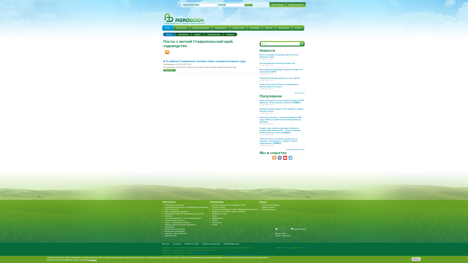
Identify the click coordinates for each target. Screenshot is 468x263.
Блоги (167, 28)
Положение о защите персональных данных (243, 255)
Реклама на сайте (192, 244)
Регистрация (277, 5)
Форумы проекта (268, 207)
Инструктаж (181, 28)
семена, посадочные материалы (177, 222)
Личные (230, 34)
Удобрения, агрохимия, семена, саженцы (228, 211)
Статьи (298, 28)
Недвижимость (218, 218)
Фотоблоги (183, 34)
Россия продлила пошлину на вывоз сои (277, 63)
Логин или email (191, 5)
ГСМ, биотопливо (171, 209)
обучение (168, 216)
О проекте (177, 244)
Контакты (165, 244)
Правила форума (268, 209)
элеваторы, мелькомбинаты (175, 233)
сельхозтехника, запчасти (174, 220)
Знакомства (216, 222)
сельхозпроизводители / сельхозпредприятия (182, 218)
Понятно (416, 259)
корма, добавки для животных (176, 211)
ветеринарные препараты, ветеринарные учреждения (186, 207)
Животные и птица (219, 214)
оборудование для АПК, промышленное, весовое (184, 214)
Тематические (213, 34)
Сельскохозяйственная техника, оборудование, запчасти (235, 209)
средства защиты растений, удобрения (180, 225)
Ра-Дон (303, 248)
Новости (267, 50)
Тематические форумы (271, 205)
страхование (169, 227)
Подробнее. (92, 260)
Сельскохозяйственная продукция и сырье (229, 205)
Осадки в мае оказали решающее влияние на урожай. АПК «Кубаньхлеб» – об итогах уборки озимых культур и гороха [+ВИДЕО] (280, 130)
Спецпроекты (221, 28)
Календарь (254, 28)
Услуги (214, 216)
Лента (169, 34)
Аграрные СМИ (170, 236)
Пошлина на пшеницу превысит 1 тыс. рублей (281, 78)
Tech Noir (286, 248)
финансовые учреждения (174, 231)
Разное (215, 225)
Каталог (269, 28)
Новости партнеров (283, 236)
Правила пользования (211, 244)
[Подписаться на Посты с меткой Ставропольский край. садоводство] (166, 51)
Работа (215, 220)
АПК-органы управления (174, 205)
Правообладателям (231, 244)
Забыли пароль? (295, 5)
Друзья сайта (280, 233)
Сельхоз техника (218, 207)
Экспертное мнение (201, 28)
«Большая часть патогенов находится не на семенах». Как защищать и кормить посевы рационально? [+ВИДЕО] (278, 141)
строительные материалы (174, 229)
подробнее (169, 70)
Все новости (300, 93)
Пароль (222, 5)
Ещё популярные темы (295, 149)
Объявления (283, 28)
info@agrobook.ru (199, 253)
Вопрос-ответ (238, 28)
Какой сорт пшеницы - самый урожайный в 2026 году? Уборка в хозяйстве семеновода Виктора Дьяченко (281, 119)
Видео (198, 34)
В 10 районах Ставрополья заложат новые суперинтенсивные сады (204, 61)
